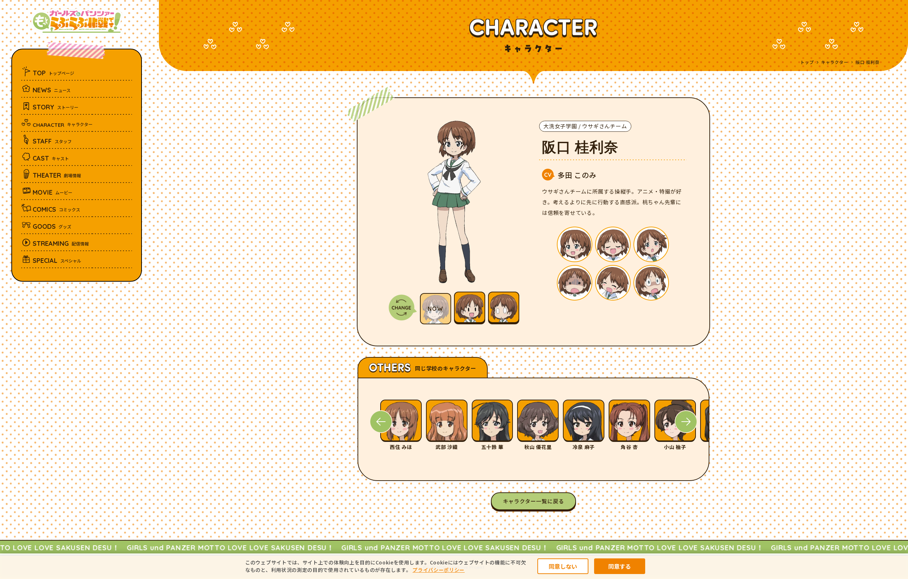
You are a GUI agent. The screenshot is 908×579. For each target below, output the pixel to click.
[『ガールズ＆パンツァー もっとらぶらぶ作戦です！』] (76, 21)
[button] (381, 421)
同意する (619, 566)
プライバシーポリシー (439, 569)
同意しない (563, 566)
